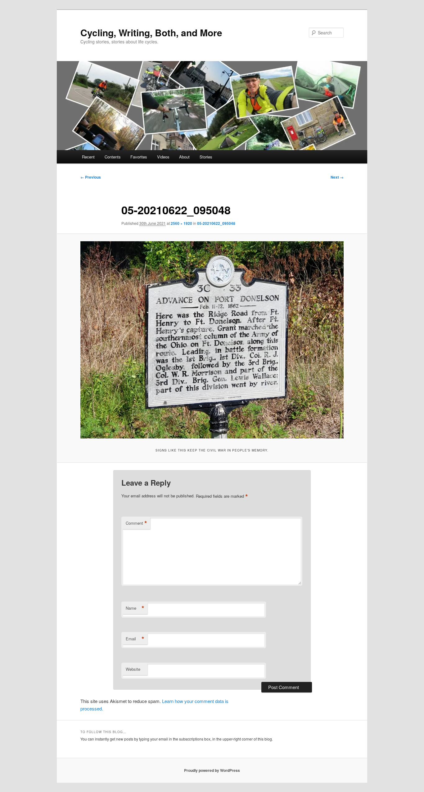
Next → (337, 177)
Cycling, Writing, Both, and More (151, 32)
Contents (113, 157)
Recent (88, 157)
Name (135, 608)
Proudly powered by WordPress (212, 770)
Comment (136, 523)
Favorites (138, 157)
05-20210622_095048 (216, 223)
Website (133, 669)
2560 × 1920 (181, 223)
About (184, 157)
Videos (163, 157)
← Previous (90, 177)
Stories (206, 157)
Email (135, 639)
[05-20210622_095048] (212, 339)
